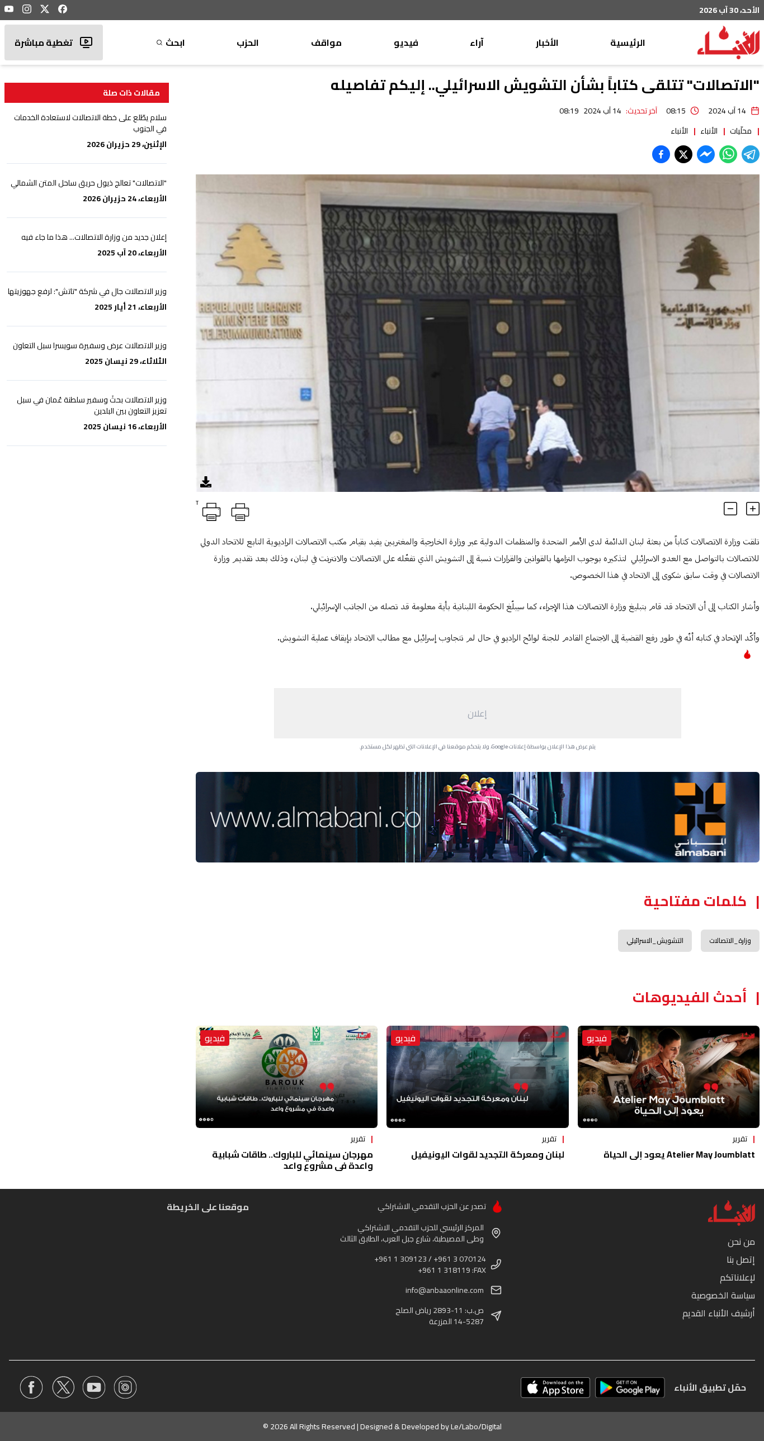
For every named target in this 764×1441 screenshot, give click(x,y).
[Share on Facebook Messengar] (706, 154)
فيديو (406, 42)
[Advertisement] (477, 713)
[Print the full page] (238, 510)
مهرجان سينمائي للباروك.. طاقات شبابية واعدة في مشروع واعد (292, 1160)
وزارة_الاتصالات (730, 940)
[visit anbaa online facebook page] (31, 1387)
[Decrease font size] (730, 508)
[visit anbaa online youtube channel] (94, 1387)
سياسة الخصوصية (723, 1295)
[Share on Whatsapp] (728, 154)
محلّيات (741, 130)
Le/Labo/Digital (476, 1426)
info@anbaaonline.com (444, 1290)
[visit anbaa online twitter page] (62, 1387)
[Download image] (205, 481)
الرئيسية (627, 42)
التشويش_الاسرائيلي (654, 940)
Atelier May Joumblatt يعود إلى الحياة (679, 1154)
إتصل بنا (741, 1259)
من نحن (741, 1241)
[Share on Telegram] (751, 154)
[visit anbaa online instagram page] (125, 1387)
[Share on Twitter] (683, 154)
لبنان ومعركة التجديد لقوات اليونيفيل (487, 1154)
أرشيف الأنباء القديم (718, 1313)
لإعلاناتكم (737, 1277)
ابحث (175, 42)
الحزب (248, 42)
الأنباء (709, 130)
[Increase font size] (753, 508)
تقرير (740, 1138)
